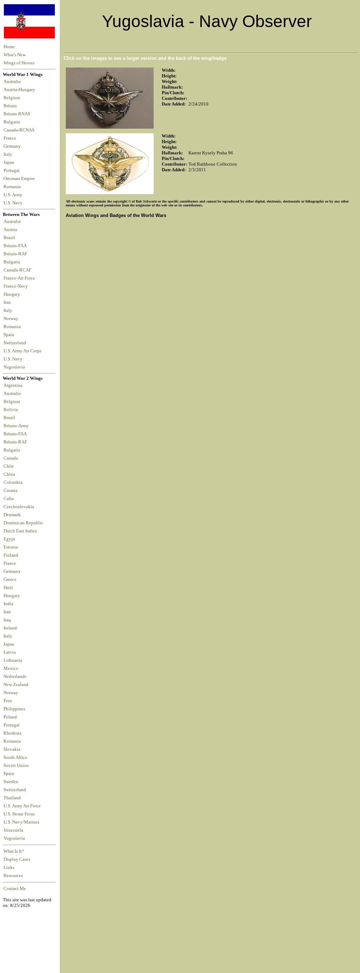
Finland (11, 555)
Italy (9, 154)
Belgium (13, 97)
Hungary (13, 294)
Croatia (11, 490)
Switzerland (15, 342)
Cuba (9, 498)
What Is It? (14, 851)
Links (9, 867)
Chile (9, 466)
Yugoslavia (15, 367)
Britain (11, 105)
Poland (10, 717)
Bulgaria (13, 122)
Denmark (12, 514)
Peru (8, 700)
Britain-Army (16, 425)
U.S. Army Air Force (22, 806)
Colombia (13, 482)
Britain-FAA (16, 245)
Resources (13, 875)
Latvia (10, 652)
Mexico (11, 668)
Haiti (8, 587)
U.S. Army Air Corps (23, 350)
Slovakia (12, 749)
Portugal (13, 170)
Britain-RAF (16, 253)
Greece (10, 579)
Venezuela (13, 830)
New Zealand (16, 684)
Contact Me (15, 888)
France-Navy (17, 286)
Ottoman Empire (20, 178)
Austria (11, 229)
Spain (9, 334)
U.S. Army (14, 194)
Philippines (14, 708)
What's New (15, 54)
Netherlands (15, 676)
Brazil (10, 237)
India (8, 603)
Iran (8, 302)
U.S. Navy (14, 202)
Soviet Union (16, 765)
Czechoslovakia (19, 506)
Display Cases (17, 859)
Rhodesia (12, 733)
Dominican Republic (23, 522)
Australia (13, 81)
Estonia (11, 547)
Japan (10, 162)
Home (9, 46)
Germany (13, 146)
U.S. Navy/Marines (21, 822)
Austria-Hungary (20, 89)
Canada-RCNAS (20, 130)
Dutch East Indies (20, 531)
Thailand (12, 797)
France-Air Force (20, 278)
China (9, 474)
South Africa (15, 757)
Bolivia (11, 409)
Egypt (9, 539)
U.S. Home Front (19, 814)
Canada (11, 458)
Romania (13, 186)
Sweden (11, 781)
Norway (12, 318)
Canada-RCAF (18, 270)
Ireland (10, 628)
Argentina (13, 385)
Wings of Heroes (19, 62)
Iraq (7, 619)
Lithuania (13, 660)
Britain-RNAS (18, 113)
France (11, 138)
